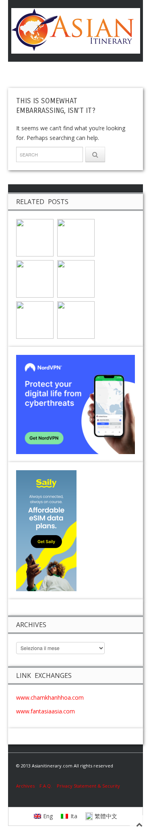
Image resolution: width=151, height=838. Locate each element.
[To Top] (139, 824)
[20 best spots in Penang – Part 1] (35, 319)
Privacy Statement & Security (88, 786)
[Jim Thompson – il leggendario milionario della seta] (76, 237)
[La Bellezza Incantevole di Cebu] (35, 278)
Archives (27, 786)
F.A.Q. (45, 786)
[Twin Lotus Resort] (76, 278)
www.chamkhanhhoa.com (50, 697)
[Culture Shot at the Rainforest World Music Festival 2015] (35, 237)
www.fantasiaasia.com (45, 711)
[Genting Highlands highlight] (76, 319)
